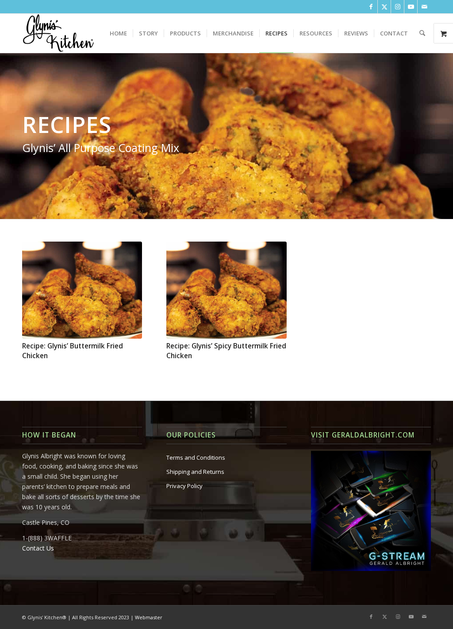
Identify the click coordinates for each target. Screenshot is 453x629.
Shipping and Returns (195, 472)
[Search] (422, 33)
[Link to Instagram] (397, 6)
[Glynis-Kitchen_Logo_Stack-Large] (58, 33)
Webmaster (148, 617)
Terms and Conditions (195, 457)
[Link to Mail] (424, 6)
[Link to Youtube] (410, 6)
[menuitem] (118, 33)
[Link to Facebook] (371, 6)
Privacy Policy (184, 486)
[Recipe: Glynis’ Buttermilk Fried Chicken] (82, 290)
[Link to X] (384, 6)
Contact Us (38, 548)
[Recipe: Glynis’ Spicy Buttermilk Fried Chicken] (226, 290)
